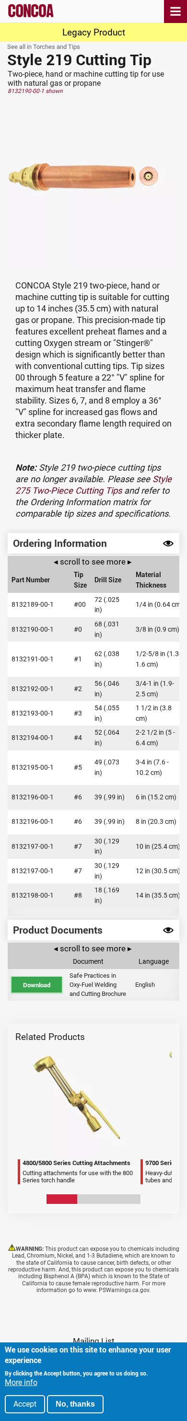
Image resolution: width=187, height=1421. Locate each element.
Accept (24, 1404)
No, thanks (75, 1404)
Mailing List (94, 1341)
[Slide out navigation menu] (175, 11)
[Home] (31, 15)
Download (36, 985)
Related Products (50, 1036)
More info (21, 1382)
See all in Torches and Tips (43, 46)
